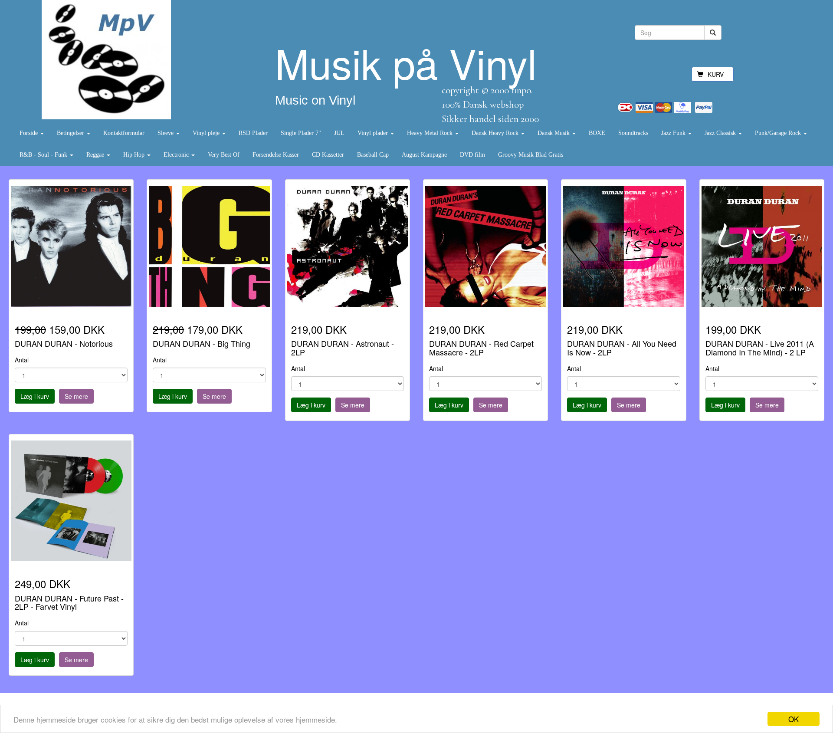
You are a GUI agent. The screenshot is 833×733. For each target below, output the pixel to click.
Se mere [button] (76, 396)
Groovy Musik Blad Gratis (530, 154)
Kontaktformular (123, 133)
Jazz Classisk (721, 133)
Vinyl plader (373, 133)
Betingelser (71, 133)
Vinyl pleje (207, 133)
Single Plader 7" (301, 133)
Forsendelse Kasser (276, 154)
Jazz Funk (674, 133)
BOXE (597, 133)
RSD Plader (253, 133)
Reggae (96, 154)
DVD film (472, 154)
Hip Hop (134, 154)
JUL (339, 133)
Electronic (177, 154)
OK (793, 718)
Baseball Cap (373, 154)
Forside (29, 133)
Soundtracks (633, 133)
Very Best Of (223, 154)
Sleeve (166, 133)
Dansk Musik (554, 133)
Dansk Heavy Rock (496, 133)
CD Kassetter (328, 154)
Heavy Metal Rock (430, 133)
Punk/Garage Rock (779, 133)
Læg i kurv (34, 396)
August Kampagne (424, 154)
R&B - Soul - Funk (44, 154)
